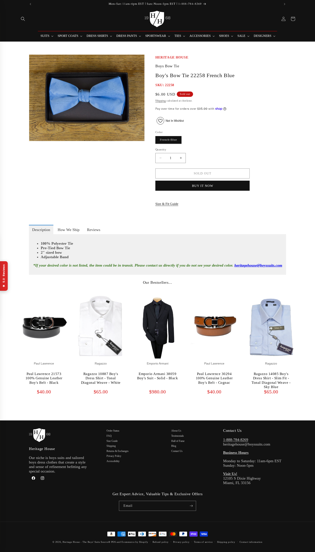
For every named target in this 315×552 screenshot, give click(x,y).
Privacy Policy (113, 456)
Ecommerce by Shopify (135, 542)
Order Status (112, 430)
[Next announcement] (284, 4)
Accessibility (113, 461)
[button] (23, 19)
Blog (173, 445)
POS (113, 542)
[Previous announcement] (30, 4)
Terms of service (203, 542)
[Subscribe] (191, 506)
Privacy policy (181, 542)
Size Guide (112, 441)
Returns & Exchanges (117, 451)
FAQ (109, 435)
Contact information (251, 542)
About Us (176, 430)
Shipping (160, 100)
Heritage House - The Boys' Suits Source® (86, 542)
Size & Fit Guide (166, 204)
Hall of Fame (177, 441)
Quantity (160, 149)
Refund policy (161, 542)
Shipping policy (226, 542)
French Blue (171, 141)
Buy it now (202, 186)
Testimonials (177, 435)
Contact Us (177, 451)
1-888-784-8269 (235, 440)
